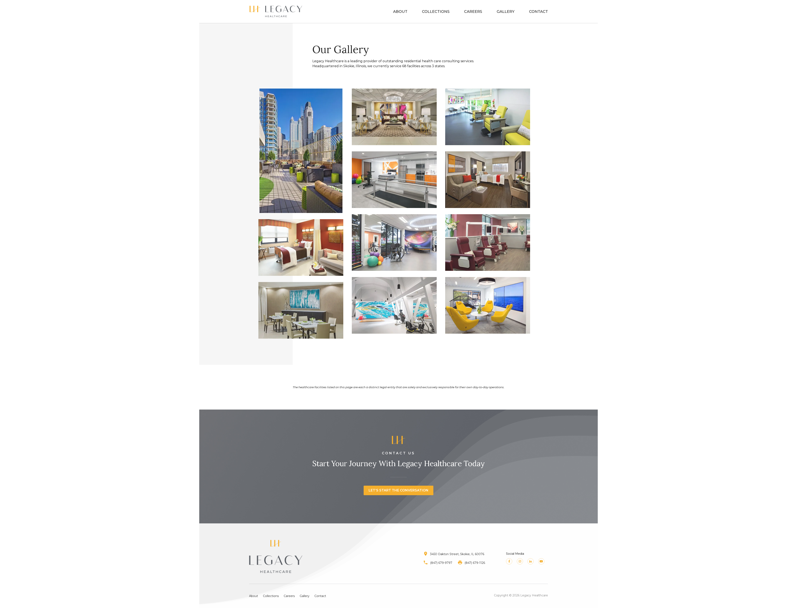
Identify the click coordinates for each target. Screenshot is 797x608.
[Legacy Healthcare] (276, 11)
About (400, 11)
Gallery (506, 11)
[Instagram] (520, 561)
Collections (436, 11)
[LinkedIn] (530, 561)
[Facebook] (509, 561)
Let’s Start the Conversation (398, 490)
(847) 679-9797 (441, 562)
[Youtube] (541, 561)
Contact (538, 11)
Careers (473, 11)
